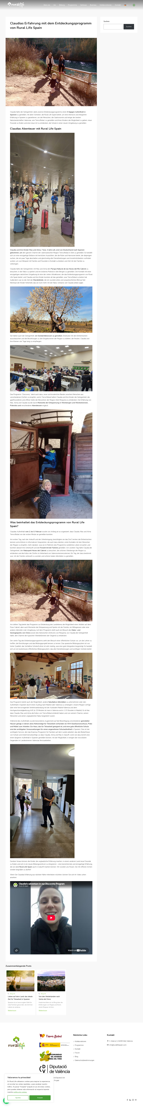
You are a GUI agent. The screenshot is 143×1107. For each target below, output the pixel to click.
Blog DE (12, 994)
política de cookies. (20, 1092)
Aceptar (40, 1098)
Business (93, 5)
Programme (72, 5)
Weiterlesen (12, 1011)
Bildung (62, 5)
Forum (77, 1053)
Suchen (106, 21)
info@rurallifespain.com (117, 1045)
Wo (54, 5)
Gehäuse (83, 5)
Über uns (47, 5)
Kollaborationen (106, 5)
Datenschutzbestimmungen (84, 1060)
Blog (76, 1056)
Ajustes (18, 1098)
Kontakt (118, 5)
